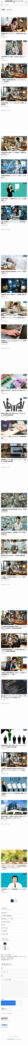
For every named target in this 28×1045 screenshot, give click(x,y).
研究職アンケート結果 (8, 918)
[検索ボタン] (26, 2)
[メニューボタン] (2, 2)
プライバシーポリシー (8, 1013)
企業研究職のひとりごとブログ (14, 1)
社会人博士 (5, 927)
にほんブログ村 (4, 1027)
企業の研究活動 (6, 921)
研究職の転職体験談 (7, 915)
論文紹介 (5, 912)
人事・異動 (5, 934)
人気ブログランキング (5, 1020)
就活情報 (5, 930)
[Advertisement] (14, 122)
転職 (4, 924)
